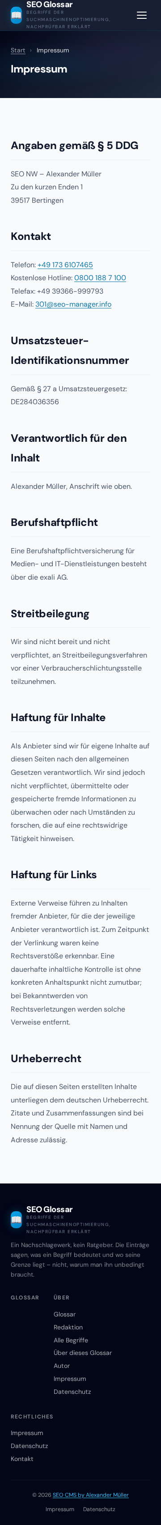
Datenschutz (72, 1392)
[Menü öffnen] (141, 15)
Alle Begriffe (71, 1340)
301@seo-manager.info (73, 304)
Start (18, 50)
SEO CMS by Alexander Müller (91, 1495)
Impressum (70, 1379)
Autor (62, 1366)
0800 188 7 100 (100, 277)
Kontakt (22, 1459)
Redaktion (68, 1327)
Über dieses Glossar (83, 1353)
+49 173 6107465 (65, 264)
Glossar (65, 1314)
